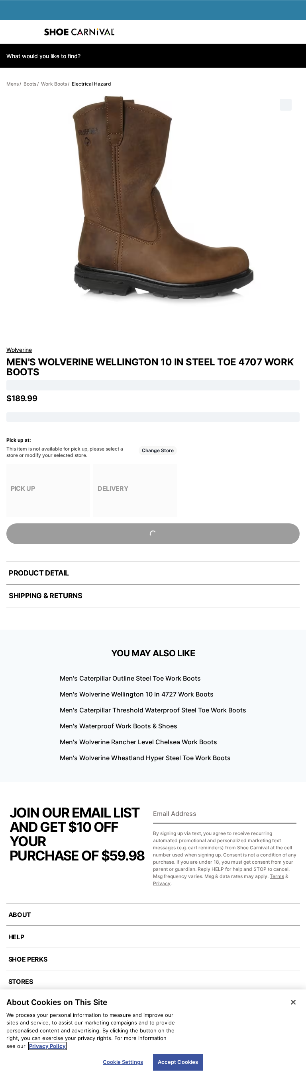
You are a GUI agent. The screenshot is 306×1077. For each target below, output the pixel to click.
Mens (12, 84)
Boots (30, 84)
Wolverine (19, 349)
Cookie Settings (123, 1062)
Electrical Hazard (91, 84)
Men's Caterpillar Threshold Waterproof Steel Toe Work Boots (153, 710)
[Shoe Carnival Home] (79, 31)
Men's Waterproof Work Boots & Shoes (118, 726)
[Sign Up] (287, 814)
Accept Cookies (178, 1062)
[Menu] (12, 32)
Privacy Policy (47, 1046)
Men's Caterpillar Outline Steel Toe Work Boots (130, 678)
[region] (153, 1033)
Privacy (162, 883)
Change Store (158, 450)
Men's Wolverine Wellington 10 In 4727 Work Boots (137, 694)
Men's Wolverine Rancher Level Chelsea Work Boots (138, 742)
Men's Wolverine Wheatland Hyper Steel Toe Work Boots (145, 758)
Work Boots (54, 84)
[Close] (293, 1002)
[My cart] (295, 31)
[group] (48, 490)
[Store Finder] (30, 31)
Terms (277, 876)
